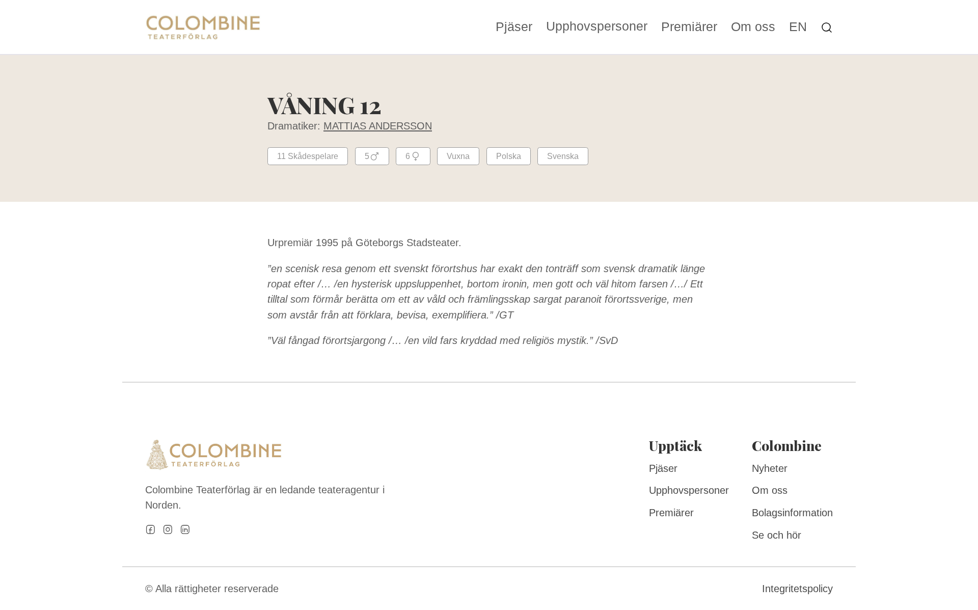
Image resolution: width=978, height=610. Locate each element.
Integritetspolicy (797, 588)
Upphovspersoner (596, 26)
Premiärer (689, 27)
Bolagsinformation (792, 512)
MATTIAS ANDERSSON (377, 125)
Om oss (753, 27)
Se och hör (776, 535)
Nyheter (769, 468)
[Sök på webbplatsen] (827, 26)
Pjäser (514, 27)
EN (798, 27)
